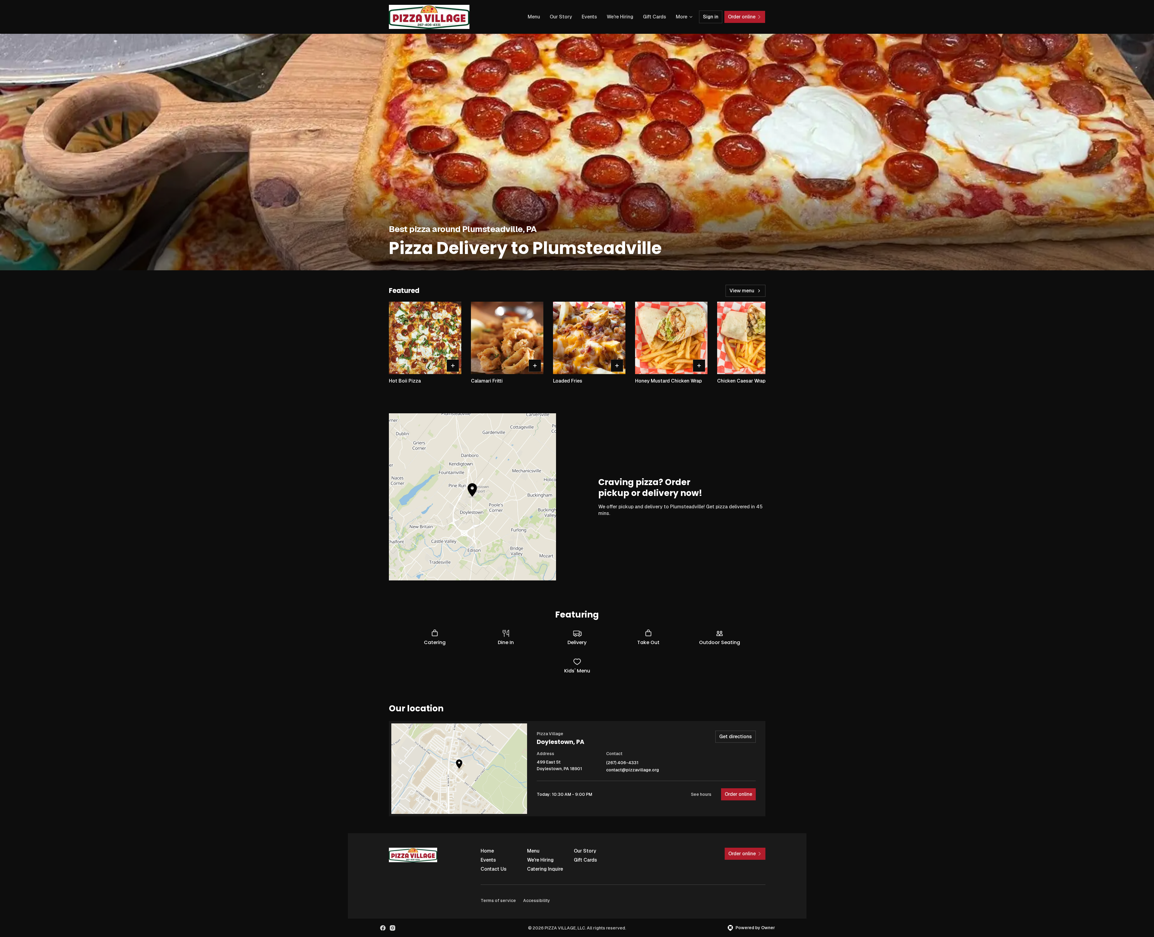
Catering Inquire (545, 869)
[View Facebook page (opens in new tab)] (382, 928)
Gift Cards (654, 17)
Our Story (561, 17)
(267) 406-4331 (622, 763)
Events (589, 17)
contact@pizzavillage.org (632, 770)
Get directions (735, 736)
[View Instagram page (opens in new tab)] (392, 928)
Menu (534, 17)
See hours (701, 794)
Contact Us (494, 869)
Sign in (710, 17)
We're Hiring (620, 17)
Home (487, 851)
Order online (738, 794)
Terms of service (498, 900)
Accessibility (536, 900)
